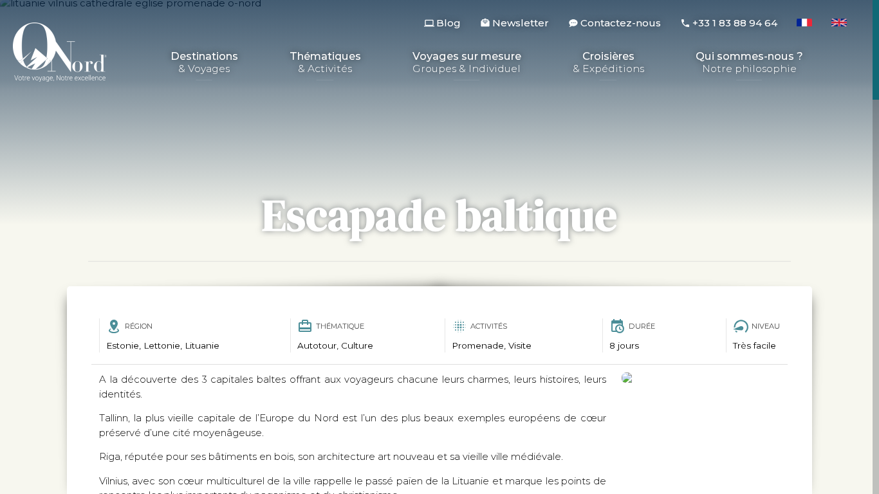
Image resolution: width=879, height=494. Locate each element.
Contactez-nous (620, 23)
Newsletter (520, 23)
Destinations (204, 62)
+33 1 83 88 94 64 (734, 23)
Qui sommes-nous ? (749, 62)
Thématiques (325, 62)
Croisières (608, 62)
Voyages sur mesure (466, 62)
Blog (448, 23)
